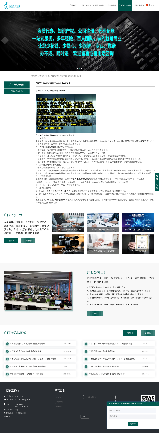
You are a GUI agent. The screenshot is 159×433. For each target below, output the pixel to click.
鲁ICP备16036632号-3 (11, 410)
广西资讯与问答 (125, 5)
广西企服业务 (98, 5)
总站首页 (7, 416)
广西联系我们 (138, 5)
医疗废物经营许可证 (48, 135)
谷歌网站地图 (21, 413)
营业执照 (59, 173)
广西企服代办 (85, 5)
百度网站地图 (9, 413)
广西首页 (73, 5)
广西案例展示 (111, 5)
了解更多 (10, 241)
